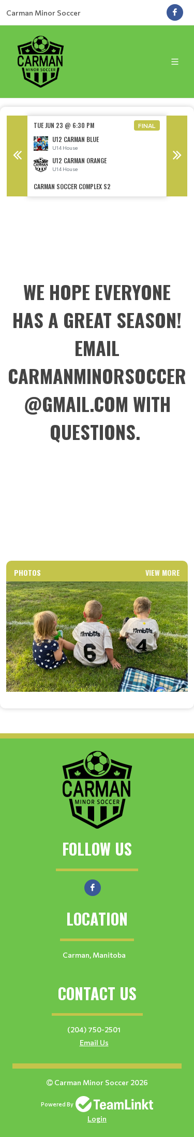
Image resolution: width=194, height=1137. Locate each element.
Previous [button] (17, 156)
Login (97, 1118)
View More (162, 572)
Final (147, 125)
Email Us (94, 1042)
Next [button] (177, 156)
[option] (97, 156)
